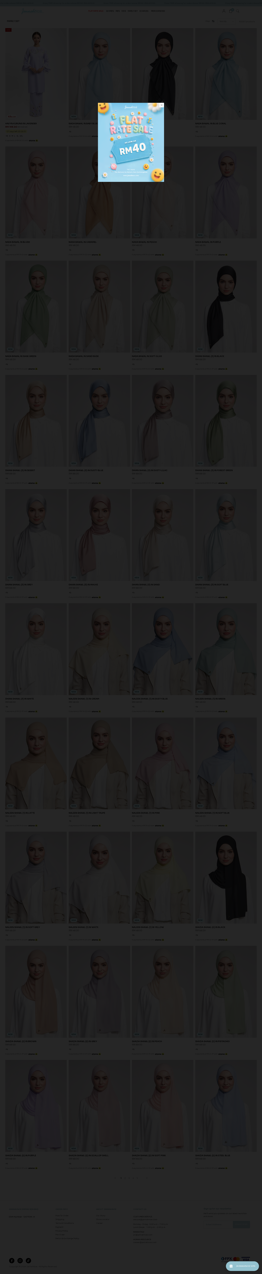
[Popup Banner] (131, 181)
